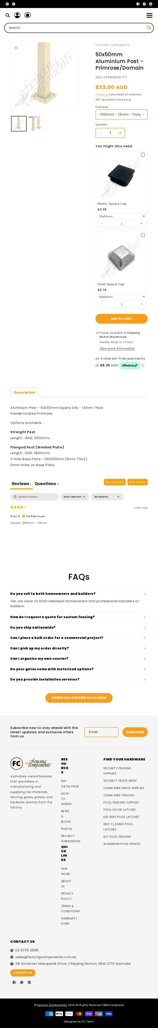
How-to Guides (66, 799)
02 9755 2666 (26, 950)
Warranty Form (69, 921)
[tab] (46, 484)
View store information (117, 348)
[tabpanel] (79, 519)
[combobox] (79, 28)
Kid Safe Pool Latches (121, 817)
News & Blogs (66, 816)
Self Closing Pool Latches (118, 826)
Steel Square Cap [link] (111, 284)
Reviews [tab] (21, 484)
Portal (67, 829)
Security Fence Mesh (119, 781)
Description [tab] (24, 392)
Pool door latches (119, 810)
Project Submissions (71, 838)
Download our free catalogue (79, 698)
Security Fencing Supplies (117, 770)
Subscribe (135, 732)
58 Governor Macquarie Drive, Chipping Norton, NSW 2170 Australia (73, 963)
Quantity (101, 124)
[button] (149, 15)
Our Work (65, 871)
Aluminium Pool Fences (122, 844)
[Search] (7, 15)
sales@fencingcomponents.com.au (45, 957)
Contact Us (23, 972)
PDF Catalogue (70, 783)
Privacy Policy (67, 896)
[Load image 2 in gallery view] (35, 123)
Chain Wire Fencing (118, 795)
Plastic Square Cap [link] (112, 204)
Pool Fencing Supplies (121, 802)
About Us (66, 883)
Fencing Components (112, 45)
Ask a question (115, 482)
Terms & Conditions (70, 908)
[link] (122, 176)
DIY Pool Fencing (117, 837)
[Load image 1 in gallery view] (18, 123)
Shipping (101, 94)
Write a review (137, 482)
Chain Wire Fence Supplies (123, 788)
